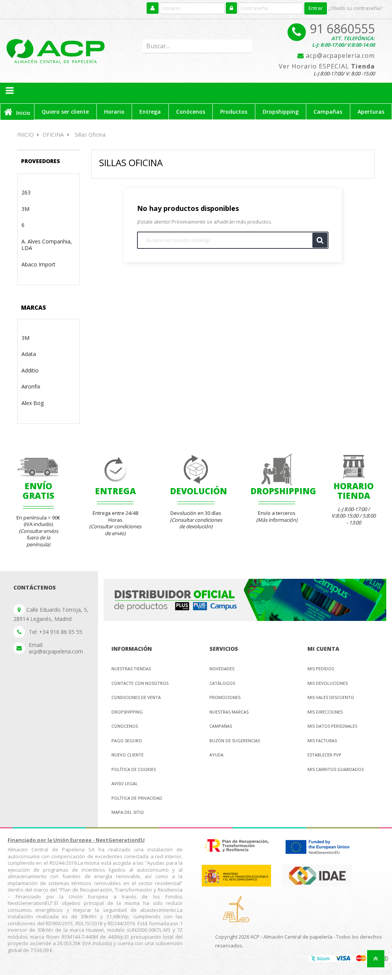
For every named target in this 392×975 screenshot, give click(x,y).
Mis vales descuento (330, 697)
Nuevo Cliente (127, 755)
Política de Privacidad (136, 798)
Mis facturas (322, 740)
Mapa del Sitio (127, 812)
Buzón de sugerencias (234, 740)
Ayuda (216, 755)
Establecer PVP (324, 755)
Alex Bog (32, 403)
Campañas (220, 726)
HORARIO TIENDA (353, 490)
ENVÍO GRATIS (38, 490)
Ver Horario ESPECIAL (327, 66)
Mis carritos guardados (335, 769)
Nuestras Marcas (228, 712)
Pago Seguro (126, 740)
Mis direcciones (325, 712)
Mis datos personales (332, 726)
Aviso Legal (124, 783)
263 (26, 192)
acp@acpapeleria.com (339, 55)
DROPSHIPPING (283, 490)
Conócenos (124, 726)
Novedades (221, 668)
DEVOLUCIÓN (198, 490)
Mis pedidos (320, 668)
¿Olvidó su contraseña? (355, 8)
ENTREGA (115, 490)
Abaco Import (38, 264)
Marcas (33, 307)
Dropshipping (127, 712)
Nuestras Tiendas (131, 668)
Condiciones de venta (136, 697)
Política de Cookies (133, 769)
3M (25, 208)
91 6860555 (342, 28)
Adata (28, 354)
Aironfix (30, 386)
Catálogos (222, 683)
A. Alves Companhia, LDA (46, 245)
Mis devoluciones (327, 683)
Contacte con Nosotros (139, 683)
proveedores (40, 161)
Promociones (224, 697)
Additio (30, 370)
